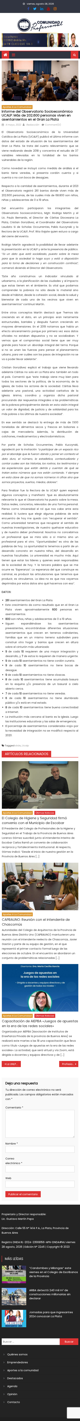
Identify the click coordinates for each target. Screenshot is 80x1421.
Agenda (12, 1386)
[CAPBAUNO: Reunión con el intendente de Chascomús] (40, 886)
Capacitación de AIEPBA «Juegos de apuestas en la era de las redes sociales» (40, 1023)
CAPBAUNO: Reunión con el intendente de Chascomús (36, 922)
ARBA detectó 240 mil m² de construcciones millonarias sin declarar (50, 1294)
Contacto (13, 1402)
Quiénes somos (17, 1354)
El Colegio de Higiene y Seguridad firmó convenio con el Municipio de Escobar (34, 820)
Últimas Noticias (45, 812)
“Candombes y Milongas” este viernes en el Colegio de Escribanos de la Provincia (53, 1272)
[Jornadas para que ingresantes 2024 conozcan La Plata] (14, 1318)
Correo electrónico (13, 1161)
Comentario (14, 1107)
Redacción (32, 124)
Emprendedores (17, 1362)
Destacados (15, 1378)
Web (8, 1178)
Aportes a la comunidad (17, 107)
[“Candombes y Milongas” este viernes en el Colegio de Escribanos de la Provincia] (14, 1274)
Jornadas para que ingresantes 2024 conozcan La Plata (51, 1314)
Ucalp (25, 745)
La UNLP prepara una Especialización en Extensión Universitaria (14, 1064)
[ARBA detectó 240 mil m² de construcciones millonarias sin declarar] (14, 1296)
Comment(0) (53, 124)
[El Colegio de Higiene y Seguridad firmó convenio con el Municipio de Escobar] (40, 785)
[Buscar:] (31, 1341)
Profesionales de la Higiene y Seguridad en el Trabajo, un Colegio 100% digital (70, 1064)
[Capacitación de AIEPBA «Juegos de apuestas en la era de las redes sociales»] (40, 988)
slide (18, 745)
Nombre (11, 1143)
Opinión (12, 1394)
